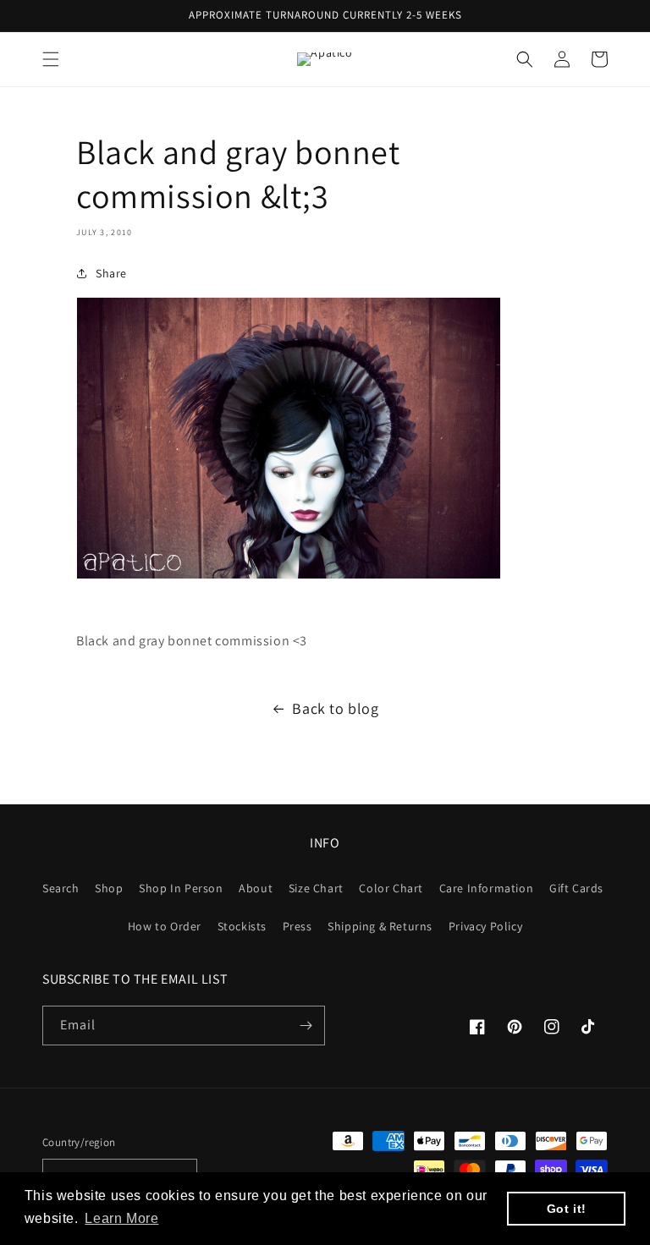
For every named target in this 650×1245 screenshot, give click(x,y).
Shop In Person (181, 888)
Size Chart (316, 888)
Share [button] (111, 273)
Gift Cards (576, 888)
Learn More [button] (121, 1218)
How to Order (164, 926)
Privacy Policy (485, 926)
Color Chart (391, 888)
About (256, 888)
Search (61, 888)
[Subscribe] (305, 1025)
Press (297, 926)
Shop (109, 888)
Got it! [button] (567, 1208)
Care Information (486, 888)
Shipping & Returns (380, 926)
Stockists (242, 926)
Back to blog (335, 708)
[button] (50, 59)
